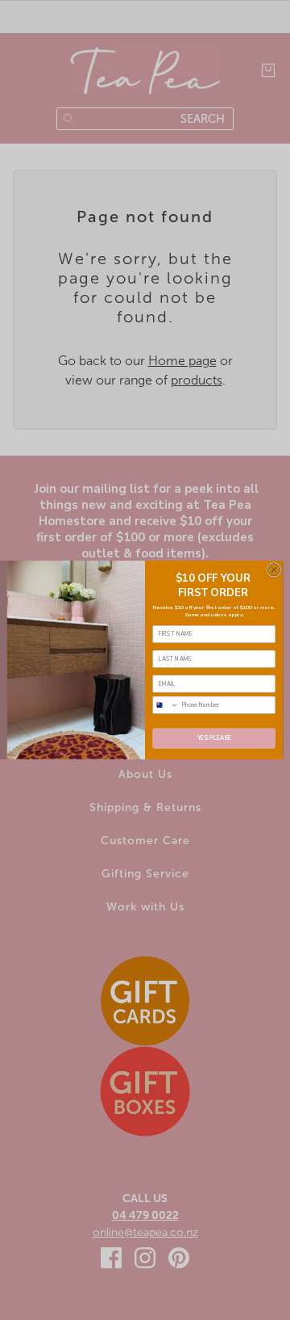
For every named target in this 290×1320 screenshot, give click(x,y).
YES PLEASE (214, 738)
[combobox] (166, 704)
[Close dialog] (273, 570)
